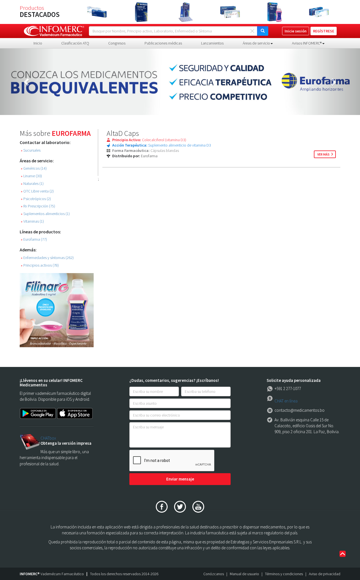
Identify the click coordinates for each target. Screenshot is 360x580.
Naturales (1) (32, 183)
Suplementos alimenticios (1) (45, 213)
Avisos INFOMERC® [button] (307, 43)
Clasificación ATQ (75, 43)
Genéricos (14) (34, 168)
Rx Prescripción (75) (38, 206)
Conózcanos (213, 573)
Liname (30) (31, 176)
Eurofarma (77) (34, 239)
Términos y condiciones (284, 573)
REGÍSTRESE (323, 31)
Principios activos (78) (40, 265)
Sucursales (30, 150)
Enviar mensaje (180, 479)
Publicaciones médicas (163, 43)
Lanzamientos (212, 43)
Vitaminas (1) (32, 221)
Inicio (37, 43)
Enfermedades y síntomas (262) (47, 257)
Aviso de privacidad (324, 573)
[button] (27, 81)
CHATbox (48, 438)
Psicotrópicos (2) (36, 198)
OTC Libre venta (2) (37, 191)
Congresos (116, 43)
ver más (323, 154)
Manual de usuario (244, 573)
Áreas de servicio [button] (256, 43)
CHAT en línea (286, 401)
